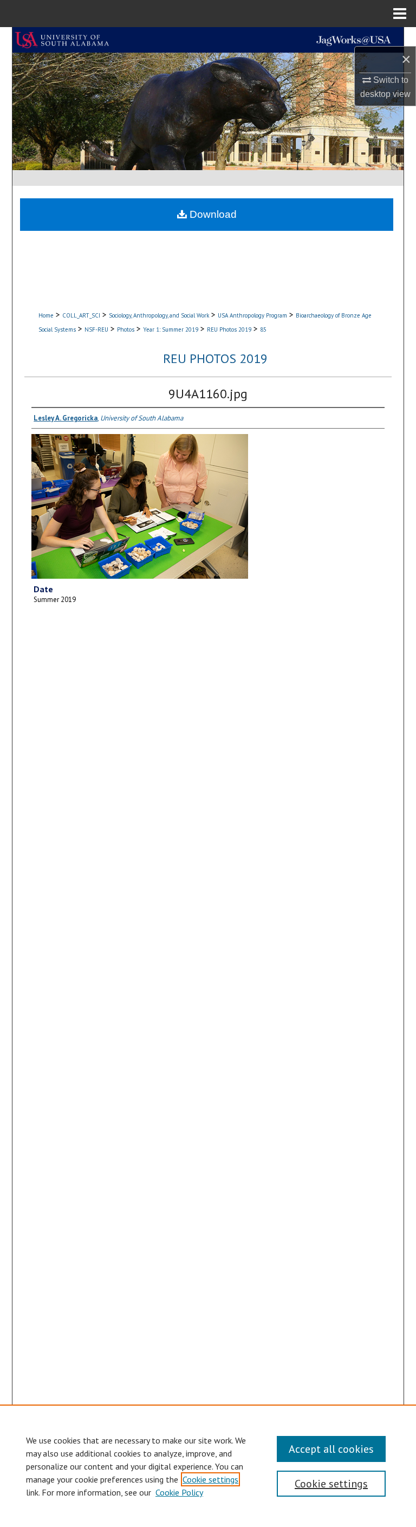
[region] (208, 1466)
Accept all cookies (331, 1449)
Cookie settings (210, 1479)
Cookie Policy (179, 1492)
